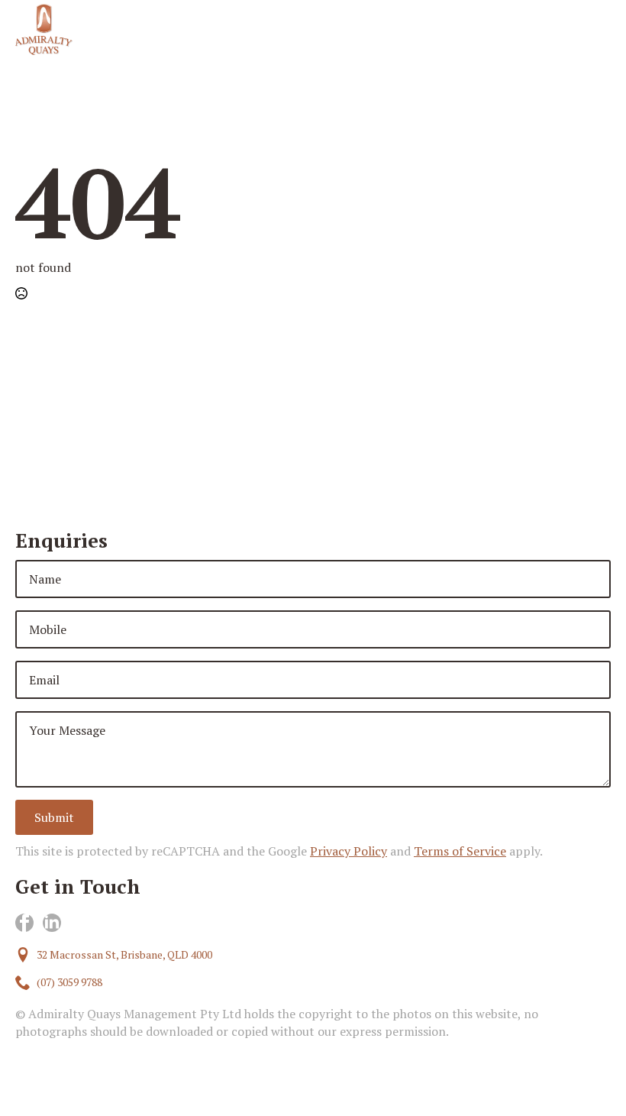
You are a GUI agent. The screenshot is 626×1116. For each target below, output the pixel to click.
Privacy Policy (348, 851)
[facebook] (24, 923)
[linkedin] (52, 923)
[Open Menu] (598, 29)
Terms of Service (460, 851)
